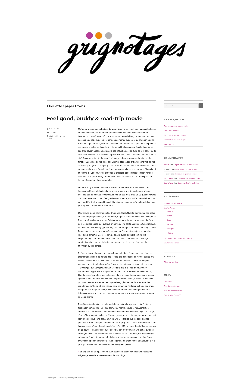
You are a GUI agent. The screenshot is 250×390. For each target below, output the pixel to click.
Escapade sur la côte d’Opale (175, 139)
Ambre (166, 164)
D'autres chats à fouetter (173, 203)
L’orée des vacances (171, 130)
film (58, 136)
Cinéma (53, 132)
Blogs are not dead (171, 262)
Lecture (170, 224)
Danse (169, 215)
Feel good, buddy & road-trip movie (95, 118)
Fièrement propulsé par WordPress (71, 377)
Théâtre (170, 233)
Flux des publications (172, 286)
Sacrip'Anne (168, 178)
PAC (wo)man (169, 144)
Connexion (168, 281)
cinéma (52, 136)
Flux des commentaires (173, 290)
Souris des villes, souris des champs (178, 238)
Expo (169, 220)
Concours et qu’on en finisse (175, 135)
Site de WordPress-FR (172, 295)
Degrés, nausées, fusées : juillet (176, 126)
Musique (170, 228)
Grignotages (51, 377)
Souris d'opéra (169, 208)
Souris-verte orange (171, 242)
